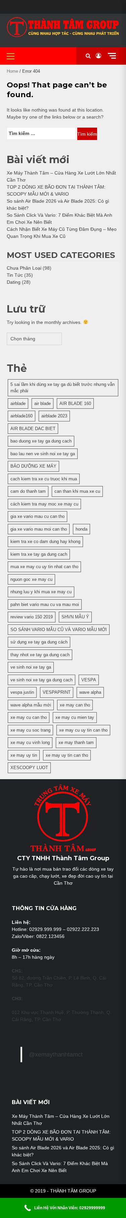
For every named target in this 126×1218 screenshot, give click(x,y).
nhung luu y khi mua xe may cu (41, 591)
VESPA (88, 679)
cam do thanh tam (28, 491)
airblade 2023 (54, 415)
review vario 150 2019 (31, 616)
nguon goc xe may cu (31, 579)
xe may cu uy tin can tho (83, 730)
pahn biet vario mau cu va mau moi (44, 604)
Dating (13, 282)
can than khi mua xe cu (77, 491)
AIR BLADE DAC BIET (32, 428)
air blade (42, 403)
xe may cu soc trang (30, 730)
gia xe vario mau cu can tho (37, 516)
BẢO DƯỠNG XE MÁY (33, 466)
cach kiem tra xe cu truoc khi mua (43, 478)
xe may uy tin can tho (67, 755)
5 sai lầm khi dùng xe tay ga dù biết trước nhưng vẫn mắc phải (62, 388)
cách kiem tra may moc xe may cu (44, 503)
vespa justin (22, 692)
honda (81, 529)
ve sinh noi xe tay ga (30, 667)
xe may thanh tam (76, 742)
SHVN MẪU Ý (75, 616)
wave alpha (90, 692)
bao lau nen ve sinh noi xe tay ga (42, 453)
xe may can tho (75, 704)
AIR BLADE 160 (75, 403)
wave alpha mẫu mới (30, 704)
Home (12, 71)
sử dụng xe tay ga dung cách (39, 642)
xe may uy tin (23, 755)
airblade (18, 403)
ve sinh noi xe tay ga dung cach (41, 679)
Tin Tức (15, 275)
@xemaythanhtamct (56, 1054)
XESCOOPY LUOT (29, 767)
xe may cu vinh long (30, 742)
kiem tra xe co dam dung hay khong (45, 541)
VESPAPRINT (57, 692)
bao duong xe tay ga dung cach (41, 441)
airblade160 (21, 415)
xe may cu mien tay (74, 717)
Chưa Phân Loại (24, 268)
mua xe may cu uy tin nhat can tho (44, 566)
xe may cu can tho (28, 717)
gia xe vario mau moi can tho (38, 529)
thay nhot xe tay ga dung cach (40, 654)
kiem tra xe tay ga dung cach (38, 554)
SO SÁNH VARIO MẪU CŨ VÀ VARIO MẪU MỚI (58, 629)
